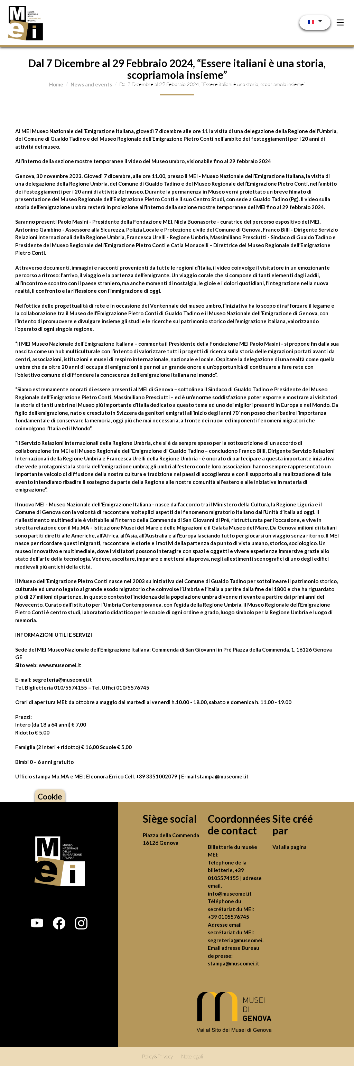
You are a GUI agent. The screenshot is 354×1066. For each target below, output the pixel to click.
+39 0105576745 (228, 917)
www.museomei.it (60, 665)
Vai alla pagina (289, 847)
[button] (37, 923)
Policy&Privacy (157, 1056)
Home (56, 84)
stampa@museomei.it (233, 963)
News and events (91, 84)
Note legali (192, 1056)
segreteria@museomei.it (62, 679)
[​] (236, 1014)
